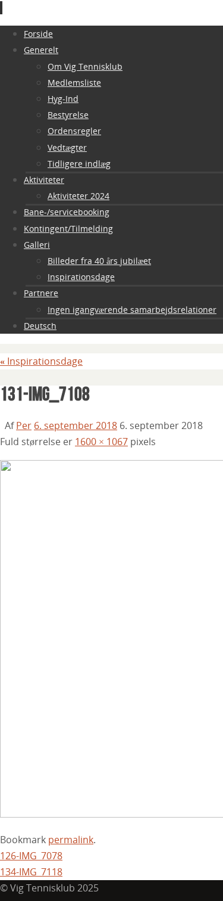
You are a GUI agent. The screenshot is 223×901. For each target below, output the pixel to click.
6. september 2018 (75, 425)
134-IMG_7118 (31, 871)
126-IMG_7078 (31, 855)
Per (24, 425)
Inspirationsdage (41, 361)
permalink (70, 839)
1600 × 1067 (101, 441)
